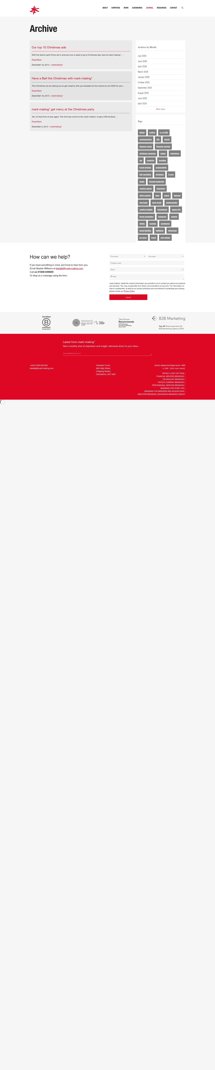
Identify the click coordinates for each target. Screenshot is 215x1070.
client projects (145, 200)
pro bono (143, 242)
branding (162, 165)
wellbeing (159, 235)
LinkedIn (32, 379)
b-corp (171, 179)
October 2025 (144, 87)
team (157, 200)
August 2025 (143, 97)
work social (156, 207)
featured (177, 200)
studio (141, 186)
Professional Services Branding (168, 390)
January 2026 (143, 81)
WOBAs (163, 158)
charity (167, 144)
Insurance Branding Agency (171, 399)
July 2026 (142, 60)
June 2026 (142, 66)
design (142, 137)
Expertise (115, 12)
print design (165, 242)
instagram (162, 221)
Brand (153, 242)
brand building (145, 235)
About (105, 12)
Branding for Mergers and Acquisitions (164, 396)
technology (172, 235)
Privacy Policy (129, 296)
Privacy (166, 378)
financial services (163, 151)
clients (142, 228)
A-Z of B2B (164, 137)
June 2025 (142, 103)
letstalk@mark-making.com (69, 273)
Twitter (36, 379)
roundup (152, 228)
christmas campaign (147, 158)
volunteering (162, 214)
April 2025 (142, 108)
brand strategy (145, 172)
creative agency (145, 193)
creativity (150, 165)
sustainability (161, 172)
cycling (152, 137)
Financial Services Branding (170, 381)
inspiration (161, 193)
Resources (161, 12)
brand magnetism (146, 221)
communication (145, 144)
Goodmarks (137, 12)
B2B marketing (145, 179)
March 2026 (143, 76)
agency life (176, 214)
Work (126, 12)
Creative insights (146, 214)
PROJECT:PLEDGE (171, 207)
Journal (149, 12)
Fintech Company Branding (171, 387)
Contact (173, 12)
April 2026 (142, 71)
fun (140, 165)
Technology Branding (173, 384)
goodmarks (165, 228)
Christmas (160, 179)
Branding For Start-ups (172, 393)
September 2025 (145, 92)
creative (174, 221)
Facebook (41, 379)
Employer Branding (147, 399)
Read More (37, 64)
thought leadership (156, 186)
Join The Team (177, 378)
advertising (174, 158)
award (166, 200)
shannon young (145, 151)
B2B (158, 144)
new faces (143, 207)
